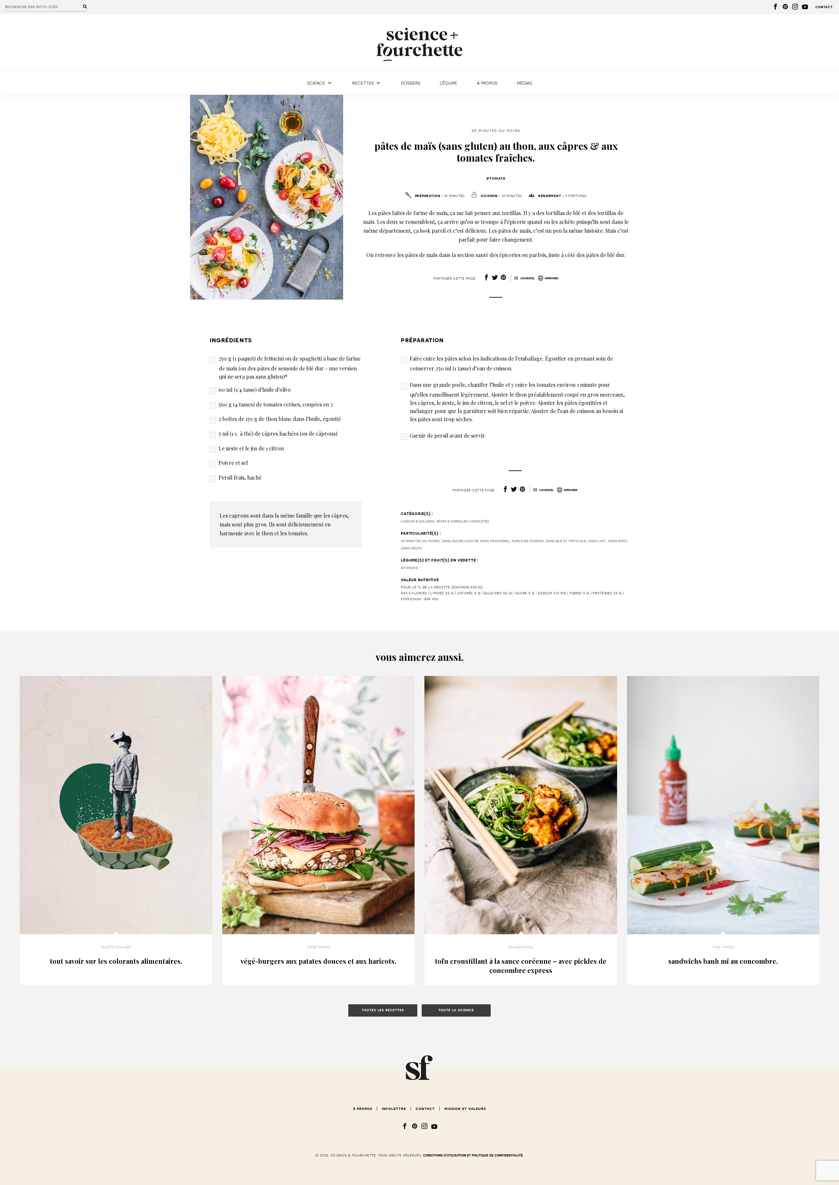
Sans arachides (494, 541)
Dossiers (410, 83)
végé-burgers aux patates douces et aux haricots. (318, 961)
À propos (487, 83)
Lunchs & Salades (417, 521)
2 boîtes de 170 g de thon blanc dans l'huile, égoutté (280, 418)
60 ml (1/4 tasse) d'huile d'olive (255, 389)
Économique (520, 947)
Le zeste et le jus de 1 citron (251, 448)
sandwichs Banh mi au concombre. (723, 961)
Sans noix (617, 541)
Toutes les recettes (383, 1010)
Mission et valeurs (465, 1109)
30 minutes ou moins (496, 130)
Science (316, 83)
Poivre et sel (233, 462)
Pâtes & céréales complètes (463, 521)
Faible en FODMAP (527, 541)
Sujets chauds (116, 947)
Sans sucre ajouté (460, 541)
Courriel (527, 278)
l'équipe (448, 83)
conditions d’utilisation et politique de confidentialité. (473, 1155)
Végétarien (318, 947)
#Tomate (495, 178)
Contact (824, 7)
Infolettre (394, 1109)
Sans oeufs (411, 548)
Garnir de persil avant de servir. (448, 435)
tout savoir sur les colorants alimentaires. (116, 961)
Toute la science (456, 1010)
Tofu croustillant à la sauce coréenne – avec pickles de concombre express (520, 966)
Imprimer (551, 278)
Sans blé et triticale (566, 541)
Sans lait (597, 541)
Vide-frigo (723, 947)
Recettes (363, 83)
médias (524, 83)
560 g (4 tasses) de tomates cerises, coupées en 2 (276, 404)
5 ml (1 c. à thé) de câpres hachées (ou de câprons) (278, 433)
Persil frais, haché (240, 477)
